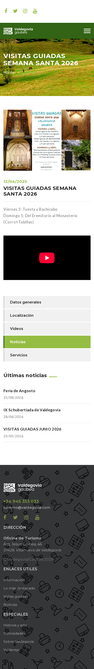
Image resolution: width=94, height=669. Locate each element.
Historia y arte (15, 625)
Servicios (18, 355)
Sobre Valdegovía (18, 641)
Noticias (28, 72)
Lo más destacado (19, 588)
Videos (16, 329)
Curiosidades (14, 633)
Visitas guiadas (15, 596)
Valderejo (11, 650)
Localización (22, 315)
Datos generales (25, 302)
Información (14, 580)
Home (9, 72)
